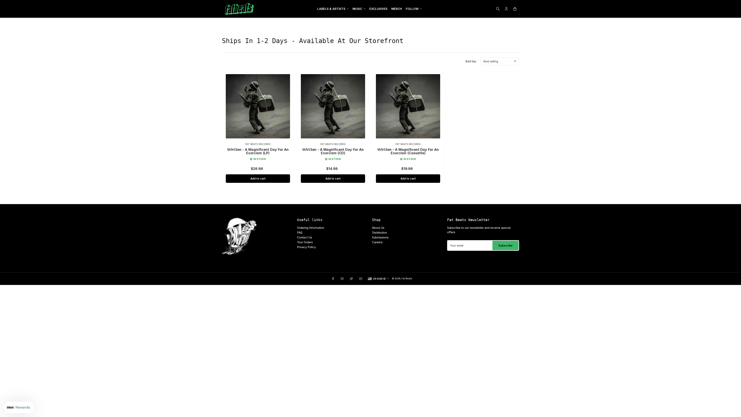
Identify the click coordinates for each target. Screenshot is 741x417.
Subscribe (370, 237)
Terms (358, 261)
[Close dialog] (409, 152)
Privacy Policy (342, 261)
